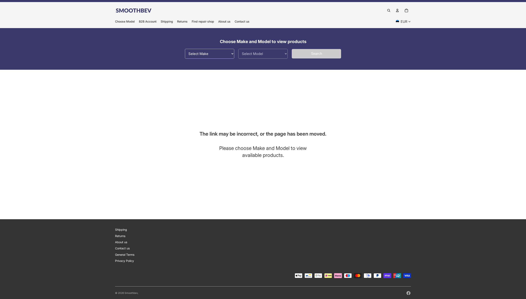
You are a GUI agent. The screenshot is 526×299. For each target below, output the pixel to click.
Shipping (121, 229)
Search (316, 54)
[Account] (397, 10)
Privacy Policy (124, 260)
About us (121, 242)
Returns (120, 236)
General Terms (124, 254)
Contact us (122, 248)
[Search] (388, 10)
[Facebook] (408, 293)
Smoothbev (131, 292)
